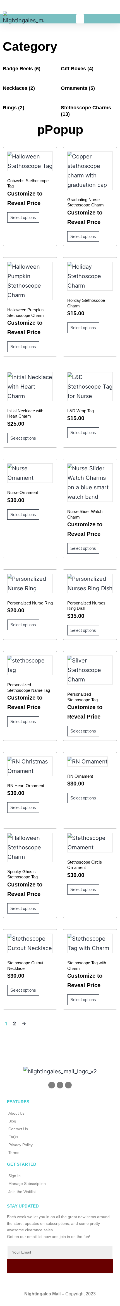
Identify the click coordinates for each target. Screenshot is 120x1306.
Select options (23, 217)
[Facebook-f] (60, 1085)
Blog (12, 1121)
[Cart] (98, 18)
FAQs (13, 1137)
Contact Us (18, 1129)
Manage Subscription (27, 1183)
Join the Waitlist (22, 1191)
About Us (16, 1113)
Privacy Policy (20, 1145)
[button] (80, 18)
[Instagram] (68, 1085)
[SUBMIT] (60, 1266)
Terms (13, 1152)
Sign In (14, 1176)
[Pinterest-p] (51, 1085)
